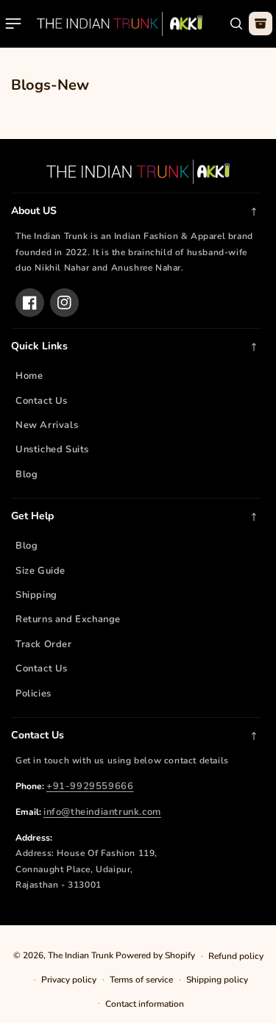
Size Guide (40, 570)
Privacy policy (68, 979)
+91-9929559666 (89, 786)
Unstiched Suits (52, 449)
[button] (13, 23)
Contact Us (41, 400)
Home (29, 375)
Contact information (144, 1004)
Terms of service (141, 979)
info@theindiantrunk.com (102, 812)
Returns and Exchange (68, 619)
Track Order (43, 644)
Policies (33, 693)
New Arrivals (46, 425)
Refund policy (235, 956)
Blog (26, 474)
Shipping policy (217, 979)
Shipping (36, 595)
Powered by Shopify (155, 955)
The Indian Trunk (80, 955)
